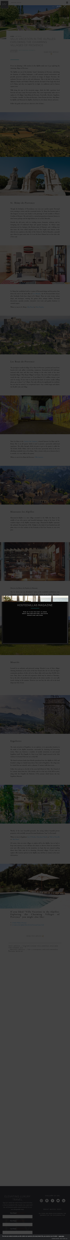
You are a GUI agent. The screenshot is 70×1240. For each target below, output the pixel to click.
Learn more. (61, 1236)
